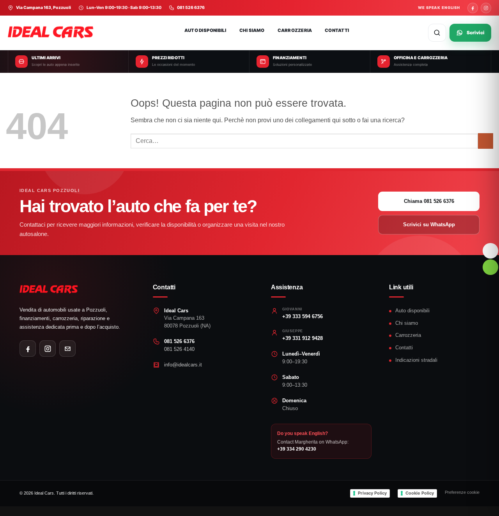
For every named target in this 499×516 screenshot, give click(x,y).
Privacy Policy (372, 493)
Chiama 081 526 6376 (429, 201)
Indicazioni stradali (416, 360)
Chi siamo (252, 30)
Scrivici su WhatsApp (429, 224)
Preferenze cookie (462, 492)
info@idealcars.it (183, 365)
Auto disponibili (205, 30)
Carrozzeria (295, 30)
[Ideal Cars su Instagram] (47, 348)
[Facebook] (472, 8)
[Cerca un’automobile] (437, 33)
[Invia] (485, 140)
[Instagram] (486, 8)
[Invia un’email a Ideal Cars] (67, 348)
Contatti (337, 30)
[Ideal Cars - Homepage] (56, 33)
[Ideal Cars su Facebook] (27, 348)
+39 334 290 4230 (296, 449)
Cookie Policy (419, 493)
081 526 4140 (179, 349)
